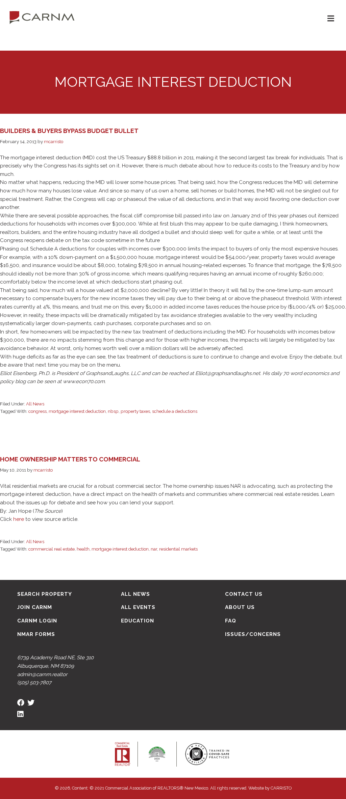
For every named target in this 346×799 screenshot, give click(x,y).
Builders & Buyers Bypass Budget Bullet (69, 130)
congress (37, 411)
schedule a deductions (174, 411)
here (18, 519)
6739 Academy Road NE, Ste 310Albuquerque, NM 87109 (55, 662)
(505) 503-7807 (34, 683)
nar (154, 549)
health (83, 549)
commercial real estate (51, 549)
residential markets (178, 549)
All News (35, 403)
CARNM (42, 17)
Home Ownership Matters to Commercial (70, 459)
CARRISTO (281, 788)
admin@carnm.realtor (42, 674)
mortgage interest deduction (77, 411)
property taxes (135, 411)
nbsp (113, 411)
